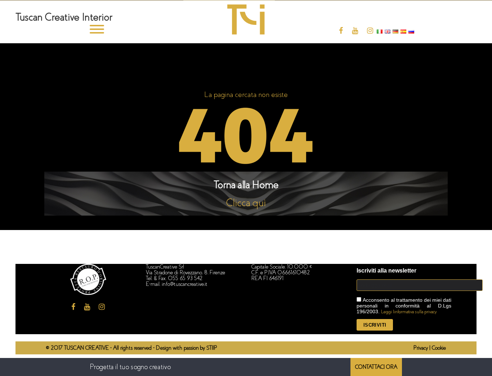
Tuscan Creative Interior (63, 17)
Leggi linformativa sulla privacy (409, 311)
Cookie (439, 348)
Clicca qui (246, 202)
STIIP (211, 348)
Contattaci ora (376, 367)
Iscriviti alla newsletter (386, 270)
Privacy (421, 348)
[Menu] (96, 31)
